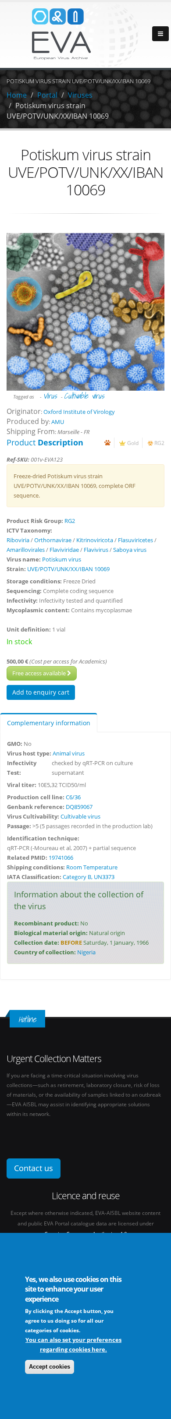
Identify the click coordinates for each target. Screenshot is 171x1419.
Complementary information (48, 723)
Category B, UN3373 (88, 877)
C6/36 (73, 797)
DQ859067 (79, 807)
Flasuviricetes (135, 540)
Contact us (33, 1168)
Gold (133, 442)
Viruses (80, 95)
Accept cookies (49, 1366)
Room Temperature (92, 867)
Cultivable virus (84, 395)
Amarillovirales (26, 550)
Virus (50, 395)
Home (17, 95)
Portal (47, 95)
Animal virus (69, 753)
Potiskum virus (61, 559)
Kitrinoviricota (94, 540)
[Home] (85, 34)
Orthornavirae (52, 540)
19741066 (61, 857)
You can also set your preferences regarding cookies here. (73, 1344)
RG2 (159, 442)
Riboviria (18, 540)
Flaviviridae (64, 550)
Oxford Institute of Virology (79, 412)
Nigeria (86, 952)
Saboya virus (129, 550)
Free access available (39, 673)
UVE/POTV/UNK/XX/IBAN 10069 (68, 569)
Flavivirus (96, 550)
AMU (57, 422)
